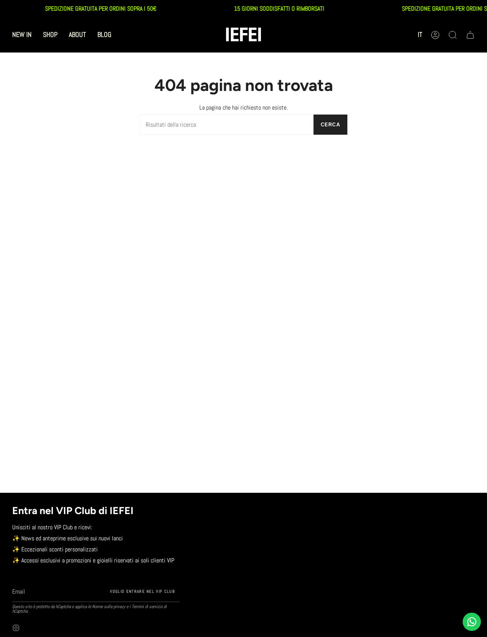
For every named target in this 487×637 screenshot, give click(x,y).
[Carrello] (470, 35)
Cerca (331, 124)
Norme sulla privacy (108, 607)
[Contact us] (472, 622)
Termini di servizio (147, 607)
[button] (50, 35)
